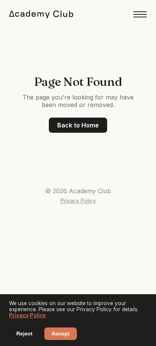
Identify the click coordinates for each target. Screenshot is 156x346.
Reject (24, 334)
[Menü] (140, 14)
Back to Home (78, 125)
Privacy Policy (78, 201)
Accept (60, 334)
